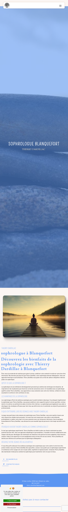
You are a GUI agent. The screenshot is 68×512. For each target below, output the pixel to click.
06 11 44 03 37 (35, 483)
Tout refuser (12, 504)
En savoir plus (11, 459)
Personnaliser (11, 507)
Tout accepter (12, 500)
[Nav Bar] (60, 6)
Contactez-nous (12, 464)
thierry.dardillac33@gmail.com (35, 485)
